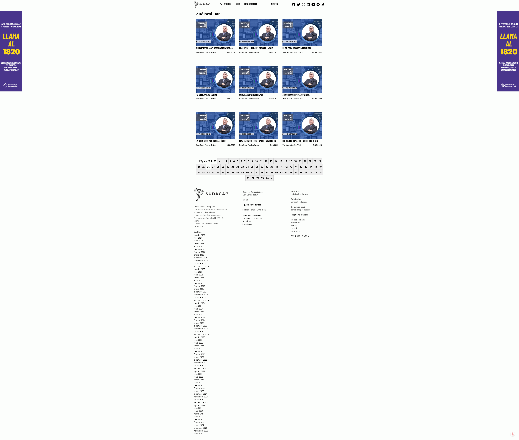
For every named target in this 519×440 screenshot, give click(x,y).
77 (253, 178)
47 (310, 166)
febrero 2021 (199, 422)
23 (319, 161)
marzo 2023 (199, 351)
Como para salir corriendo (251, 95)
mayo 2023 (199, 345)
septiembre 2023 (201, 334)
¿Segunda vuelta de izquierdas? (296, 95)
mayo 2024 (199, 311)
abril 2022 (198, 382)
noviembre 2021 (201, 396)
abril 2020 (198, 433)
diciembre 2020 (200, 428)
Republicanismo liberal (206, 95)
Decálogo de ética (250, 4)
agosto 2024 (199, 303)
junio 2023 (198, 343)
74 (315, 172)
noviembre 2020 (201, 430)
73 (310, 172)
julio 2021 (198, 408)
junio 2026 (198, 240)
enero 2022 (199, 391)
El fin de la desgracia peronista (296, 48)
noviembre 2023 (201, 328)
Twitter (294, 225)
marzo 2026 (199, 249)
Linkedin (294, 228)
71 (301, 172)
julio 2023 (198, 340)
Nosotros (246, 221)
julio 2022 (198, 374)
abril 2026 (198, 246)
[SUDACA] (202, 5)
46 (306, 166)
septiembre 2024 (201, 300)
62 (257, 172)
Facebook (295, 222)
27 (213, 166)
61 (252, 172)
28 (218, 166)
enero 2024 (199, 323)
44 (296, 166)
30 (228, 166)
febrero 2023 (199, 354)
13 (271, 161)
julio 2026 (198, 238)
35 (252, 166)
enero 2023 (199, 357)
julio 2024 (198, 306)
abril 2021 (198, 416)
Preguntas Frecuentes (252, 218)
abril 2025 (198, 280)
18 (295, 161)
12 (266, 161)
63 (262, 172)
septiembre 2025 (201, 266)
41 (281, 166)
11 (261, 161)
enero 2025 (199, 289)
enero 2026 (199, 255)
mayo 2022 (199, 379)
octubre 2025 (200, 263)
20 (305, 161)
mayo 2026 (199, 243)
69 (291, 172)
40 (276, 166)
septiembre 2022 (201, 368)
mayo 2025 (199, 277)
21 (310, 161)
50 (198, 172)
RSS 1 (294, 236)
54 (218, 172)
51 (203, 172)
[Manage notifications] (512, 434)
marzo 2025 (199, 283)
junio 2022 (198, 377)
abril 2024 (198, 314)
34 (247, 166)
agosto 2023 (199, 337)
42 (286, 166)
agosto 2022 (199, 371)
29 (223, 166)
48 (315, 166)
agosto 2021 (199, 405)
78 (257, 178)
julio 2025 (198, 272)
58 (237, 172)
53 (213, 172)
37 (262, 166)
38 (267, 166)
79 (262, 178)
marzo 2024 (199, 317)
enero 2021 (199, 425)
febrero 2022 (199, 388)
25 (203, 166)
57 (233, 172)
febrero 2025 (199, 286)
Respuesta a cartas (299, 214)
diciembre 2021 (200, 394)
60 (247, 172)
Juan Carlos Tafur (208, 52)
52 (208, 172)
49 (320, 166)
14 (276, 161)
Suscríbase (247, 224)
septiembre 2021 (201, 402)
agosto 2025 (199, 269)
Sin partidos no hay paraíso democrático (214, 48)
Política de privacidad (251, 215)
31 (233, 166)
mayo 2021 (199, 413)
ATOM (306, 236)
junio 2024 (198, 308)
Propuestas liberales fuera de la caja (256, 48)
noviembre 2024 (201, 294)
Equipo (238, 4)
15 (281, 161)
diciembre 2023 (200, 325)
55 (223, 172)
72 (306, 172)
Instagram (295, 231)
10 (256, 161)
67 (281, 172)
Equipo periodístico (251, 204)
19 (300, 161)
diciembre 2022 (200, 360)
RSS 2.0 (300, 236)
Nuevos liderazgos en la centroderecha (300, 141)
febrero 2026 (199, 252)
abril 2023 (198, 348)
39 (271, 166)
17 (290, 161)
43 (291, 166)
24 (198, 166)
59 (242, 172)
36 (257, 166)
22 (315, 161)
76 (248, 178)
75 (320, 172)
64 (267, 172)
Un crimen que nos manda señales (211, 141)
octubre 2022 (200, 365)
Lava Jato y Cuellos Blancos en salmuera (257, 141)
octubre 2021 (200, 399)
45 (301, 166)
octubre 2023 (200, 331)
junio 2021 (198, 411)
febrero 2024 (199, 320)
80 (267, 178)
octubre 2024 (200, 297)
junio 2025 (198, 274)
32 (237, 166)
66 (276, 172)
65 (271, 172)
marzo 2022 (199, 385)
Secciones (227, 4)
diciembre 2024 (200, 291)
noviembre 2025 (201, 260)
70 (296, 172)
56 (228, 172)
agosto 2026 (199, 235)
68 (286, 172)
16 (285, 161)
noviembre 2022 (201, 362)
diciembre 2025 (200, 257)
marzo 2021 (199, 419)
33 (242, 166)
